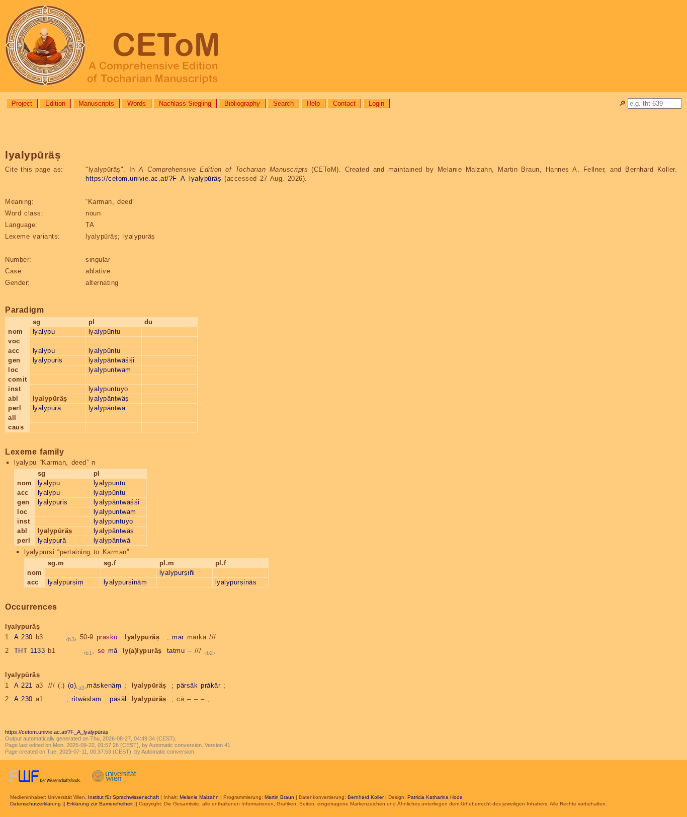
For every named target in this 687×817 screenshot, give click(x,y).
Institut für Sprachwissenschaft (123, 797)
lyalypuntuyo (108, 389)
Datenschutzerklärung (35, 803)
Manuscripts (96, 103)
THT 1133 (29, 650)
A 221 (23, 685)
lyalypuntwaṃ (110, 370)
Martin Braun (279, 797)
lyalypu (44, 331)
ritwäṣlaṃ (86, 699)
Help (313, 103)
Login (376, 103)
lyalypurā (47, 408)
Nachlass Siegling (185, 103)
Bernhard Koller (366, 797)
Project (22, 103)
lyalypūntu (105, 331)
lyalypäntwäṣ (109, 398)
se (101, 650)
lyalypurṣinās (236, 582)
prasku (107, 637)
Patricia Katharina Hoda (435, 797)
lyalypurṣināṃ (125, 582)
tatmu (176, 650)
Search (283, 103)
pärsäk (187, 685)
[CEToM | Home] (343, 46)
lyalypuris (48, 360)
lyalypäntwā (107, 408)
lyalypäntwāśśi (112, 360)
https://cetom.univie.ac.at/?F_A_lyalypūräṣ (153, 178)
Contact (344, 103)
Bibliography (242, 103)
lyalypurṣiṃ (66, 582)
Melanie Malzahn (199, 797)
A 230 (23, 637)
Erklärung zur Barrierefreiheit (100, 803)
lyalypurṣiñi (177, 572)
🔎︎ (622, 103)
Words (136, 103)
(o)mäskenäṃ (95, 685)
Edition (55, 103)
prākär (210, 685)
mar (178, 637)
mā (113, 650)
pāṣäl (118, 699)
